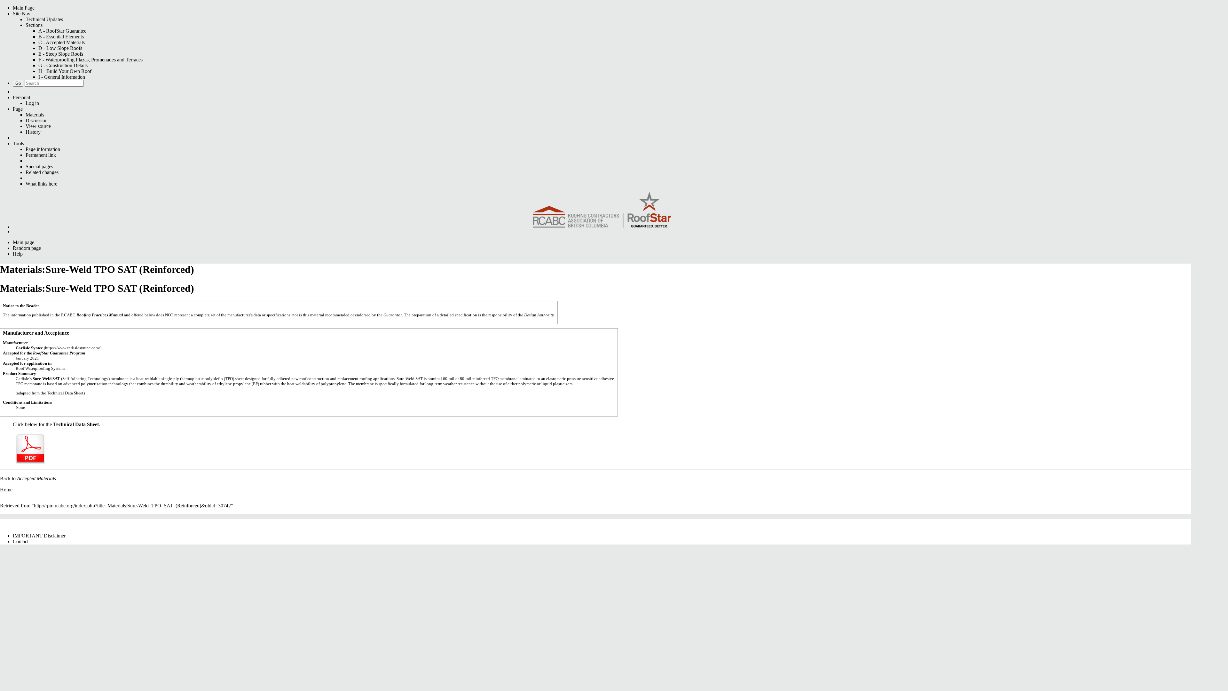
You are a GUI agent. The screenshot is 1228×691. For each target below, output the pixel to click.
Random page (27, 248)
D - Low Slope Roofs (60, 48)
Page (18, 109)
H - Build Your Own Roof (64, 71)
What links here (41, 184)
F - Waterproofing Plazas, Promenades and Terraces (90, 59)
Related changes (42, 172)
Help (18, 254)
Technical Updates (44, 19)
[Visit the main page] (602, 210)
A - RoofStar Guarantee (62, 31)
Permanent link (41, 155)
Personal (21, 97)
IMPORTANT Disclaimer (39, 535)
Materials (35, 114)
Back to (28, 478)
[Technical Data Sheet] (30, 449)
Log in (32, 103)
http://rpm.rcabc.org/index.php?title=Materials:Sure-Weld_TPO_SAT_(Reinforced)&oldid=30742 (132, 505)
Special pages (39, 166)
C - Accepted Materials (61, 42)
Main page (23, 242)
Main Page (24, 8)
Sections (34, 25)
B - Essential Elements (61, 36)
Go (18, 83)
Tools (18, 143)
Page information (43, 149)
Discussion (37, 120)
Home (6, 489)
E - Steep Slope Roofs (60, 54)
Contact (20, 541)
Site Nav (21, 13)
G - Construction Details (63, 65)
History (33, 132)
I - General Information (61, 77)
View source (38, 126)
